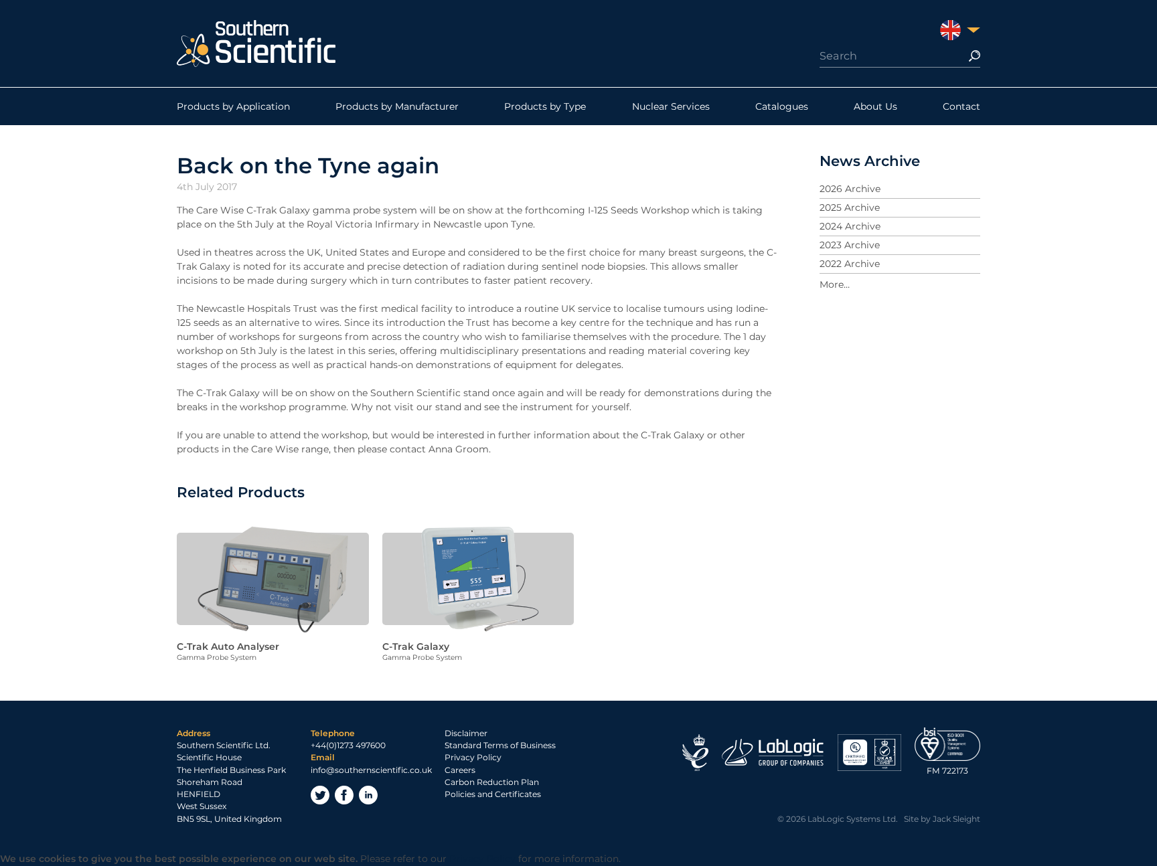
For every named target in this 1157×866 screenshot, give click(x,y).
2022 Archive (850, 264)
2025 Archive (850, 207)
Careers (460, 770)
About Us (875, 106)
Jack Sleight (956, 819)
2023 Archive (850, 245)
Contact (961, 106)
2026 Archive (850, 189)
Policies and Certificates (493, 794)
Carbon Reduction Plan (492, 782)
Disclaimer (466, 733)
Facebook (344, 795)
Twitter (320, 795)
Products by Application (233, 106)
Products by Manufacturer (397, 106)
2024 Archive (850, 226)
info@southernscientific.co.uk (371, 770)
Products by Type (545, 106)
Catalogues (781, 106)
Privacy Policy (473, 757)
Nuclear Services (671, 106)
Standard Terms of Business (500, 745)
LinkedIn (368, 795)
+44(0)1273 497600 (348, 745)
